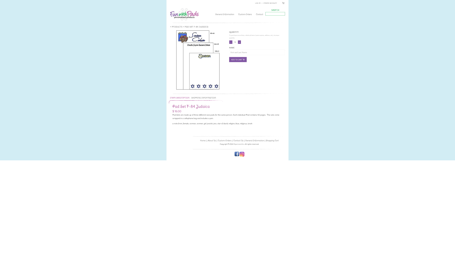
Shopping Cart (272, 140)
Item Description (179, 98)
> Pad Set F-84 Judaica (195, 27)
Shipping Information (203, 98)
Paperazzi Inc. (238, 144)
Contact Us (238, 140)
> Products (176, 27)
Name (231, 47)
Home (203, 140)
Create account (270, 3)
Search (275, 10)
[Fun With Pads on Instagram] (242, 156)
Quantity (234, 32)
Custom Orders (245, 14)
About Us (211, 140)
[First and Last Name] (257, 52)
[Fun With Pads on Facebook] (236, 156)
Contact (259, 14)
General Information (224, 14)
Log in (258, 3)
